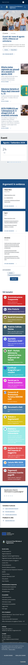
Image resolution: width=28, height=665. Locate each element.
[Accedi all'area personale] (24, 2)
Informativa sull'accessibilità (8, 599)
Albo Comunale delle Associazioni (10, 619)
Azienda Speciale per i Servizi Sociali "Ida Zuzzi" (13, 614)
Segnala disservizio (6, 554)
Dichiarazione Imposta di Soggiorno (10, 560)
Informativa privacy (6, 597)
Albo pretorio (5, 579)
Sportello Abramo (6, 617)
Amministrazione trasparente (9, 587)
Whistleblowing (5, 591)
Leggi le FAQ (5, 606)
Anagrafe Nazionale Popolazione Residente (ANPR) (12, 571)
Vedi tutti (14, 279)
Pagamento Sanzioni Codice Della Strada (11, 558)
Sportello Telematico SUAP (8, 576)
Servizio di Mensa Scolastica (8, 567)
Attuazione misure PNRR (8, 589)
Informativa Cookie (6, 602)
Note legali (4, 609)
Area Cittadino (5, 581)
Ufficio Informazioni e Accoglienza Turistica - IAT (13, 621)
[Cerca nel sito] (25, 7)
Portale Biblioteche (6, 565)
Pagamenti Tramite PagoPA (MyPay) (10, 556)
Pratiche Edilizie (5, 574)
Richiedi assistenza (6, 551)
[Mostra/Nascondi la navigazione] (1, 7)
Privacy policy (12, 649)
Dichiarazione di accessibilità (8, 604)
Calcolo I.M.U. (5, 563)
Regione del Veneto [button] (5, 2)
